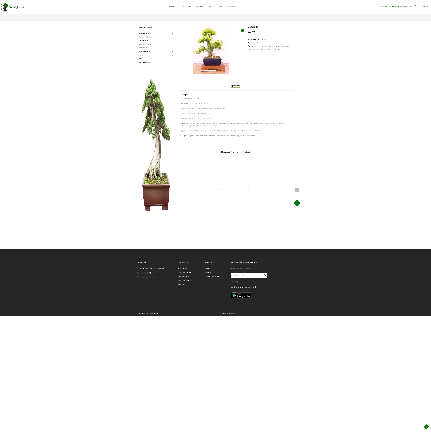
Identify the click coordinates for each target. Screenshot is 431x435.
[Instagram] (238, 282)
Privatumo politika (184, 272)
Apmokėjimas (183, 268)
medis (263, 49)
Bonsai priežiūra (215, 6)
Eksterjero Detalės (144, 62)
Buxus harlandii (290, 28)
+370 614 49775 (145, 273)
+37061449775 (385, 6)
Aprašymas (235, 86)
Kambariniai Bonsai (263, 43)
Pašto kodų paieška (212, 276)
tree (279, 49)
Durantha (293, 28)
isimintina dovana (282, 46)
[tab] (235, 86)
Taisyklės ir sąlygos (185, 280)
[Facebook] (233, 282)
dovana (264, 46)
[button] (242, 30)
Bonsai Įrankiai (142, 48)
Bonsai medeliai (143, 33)
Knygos (140, 58)
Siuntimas (181, 284)
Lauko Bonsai (143, 40)
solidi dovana (271, 49)
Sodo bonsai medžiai (146, 44)
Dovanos (140, 55)
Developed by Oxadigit (227, 313)
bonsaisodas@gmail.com (403, 6)
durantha (272, 46)
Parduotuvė (186, 6)
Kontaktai (231, 6)
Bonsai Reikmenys (144, 51)
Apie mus (200, 6)
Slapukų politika (183, 276)
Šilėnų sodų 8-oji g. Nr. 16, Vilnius (152, 268)
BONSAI (257, 46)
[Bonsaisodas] (12, 7)
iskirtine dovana (253, 49)
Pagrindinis (172, 6)
